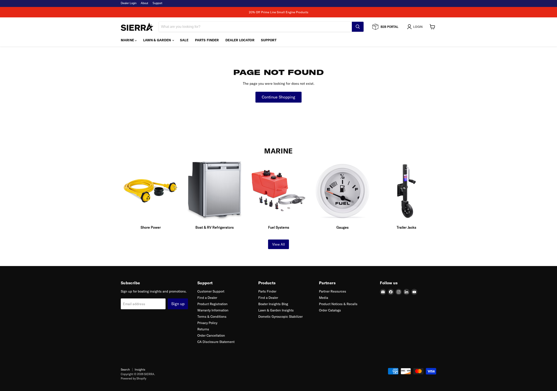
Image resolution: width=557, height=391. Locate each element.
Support (157, 3)
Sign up (178, 303)
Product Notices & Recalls (338, 304)
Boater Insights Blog (273, 304)
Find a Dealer (207, 298)
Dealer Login (128, 3)
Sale (184, 40)
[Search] (358, 27)
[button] (415, 26)
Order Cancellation (211, 335)
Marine (128, 40)
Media (323, 298)
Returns (203, 329)
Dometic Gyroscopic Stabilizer (280, 316)
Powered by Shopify (133, 378)
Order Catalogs (330, 310)
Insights (140, 369)
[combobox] (255, 27)
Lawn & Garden (157, 40)
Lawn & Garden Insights (276, 310)
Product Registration (212, 304)
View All (278, 244)
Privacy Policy (207, 323)
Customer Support (210, 291)
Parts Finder (207, 40)
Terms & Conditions (211, 316)
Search (125, 369)
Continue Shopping (278, 97)
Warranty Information (212, 310)
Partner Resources (332, 291)
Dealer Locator (239, 40)
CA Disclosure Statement (216, 342)
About (144, 3)
